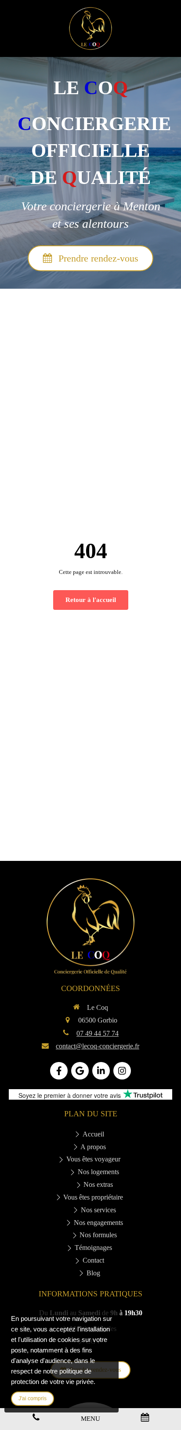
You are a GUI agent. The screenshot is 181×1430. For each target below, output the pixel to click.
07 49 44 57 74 (97, 1033)
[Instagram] (122, 1071)
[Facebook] (59, 1071)
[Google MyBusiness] (80, 1071)
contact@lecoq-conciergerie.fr (97, 1046)
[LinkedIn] (101, 1071)
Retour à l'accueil (90, 599)
